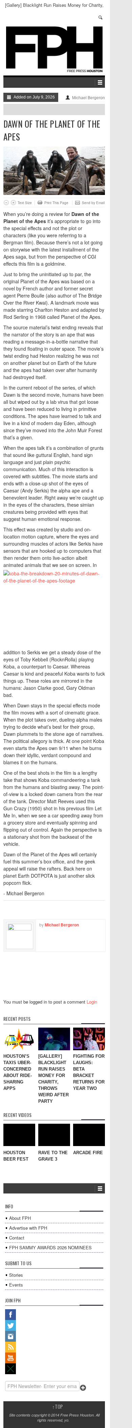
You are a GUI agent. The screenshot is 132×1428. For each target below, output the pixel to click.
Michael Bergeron (88, 97)
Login (92, 1001)
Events (16, 1284)
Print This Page (56, 202)
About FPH (20, 1218)
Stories (16, 1275)
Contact (16, 1237)
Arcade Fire (88, 1152)
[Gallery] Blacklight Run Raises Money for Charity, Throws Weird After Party (54, 8)
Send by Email (93, 202)
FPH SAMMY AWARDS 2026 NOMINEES (50, 1247)
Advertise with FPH (28, 1228)
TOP (57, 1406)
